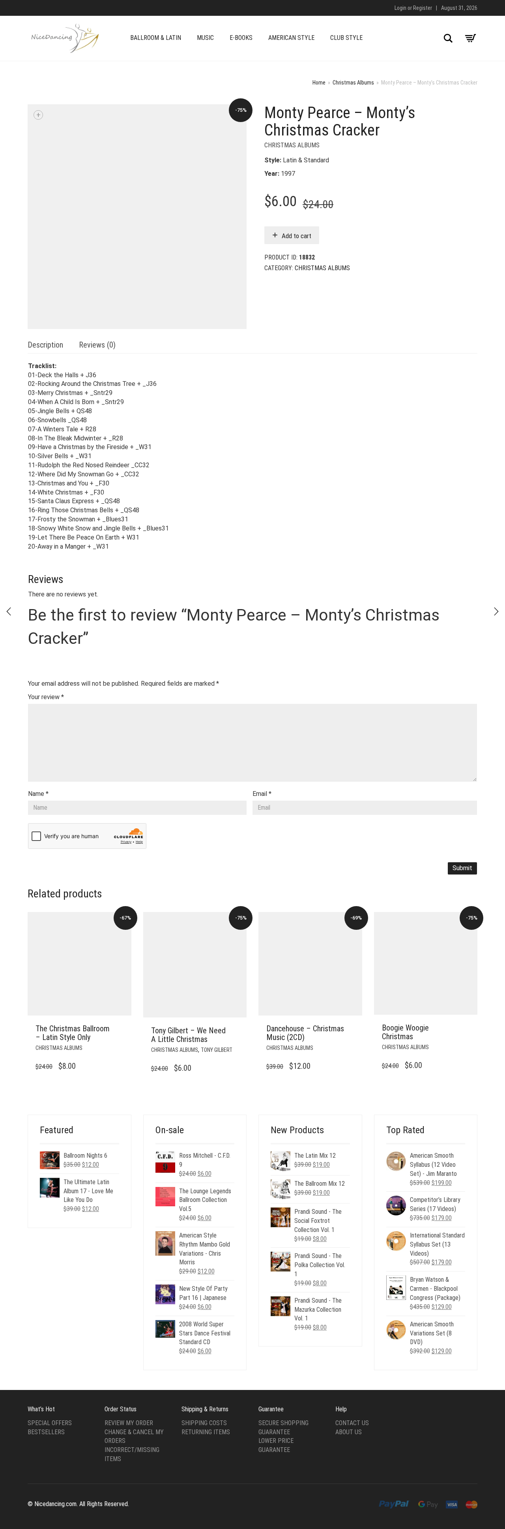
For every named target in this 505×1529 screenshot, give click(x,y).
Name (38, 793)
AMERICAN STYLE (291, 37)
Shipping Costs (204, 1423)
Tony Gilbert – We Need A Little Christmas (188, 1035)
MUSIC (205, 37)
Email (261, 793)
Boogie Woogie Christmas (405, 1032)
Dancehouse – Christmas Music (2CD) (305, 1033)
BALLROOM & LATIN (155, 37)
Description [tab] (45, 345)
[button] (123, 1028)
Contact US (352, 1423)
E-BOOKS (241, 37)
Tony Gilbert (216, 1050)
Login (400, 8)
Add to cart (296, 236)
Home (318, 82)
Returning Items (205, 1432)
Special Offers (50, 1423)
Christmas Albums (353, 82)
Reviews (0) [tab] (97, 345)
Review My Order (129, 1423)
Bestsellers (46, 1432)
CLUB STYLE (346, 37)
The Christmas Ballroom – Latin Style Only (73, 1033)
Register (422, 8)
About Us (348, 1432)
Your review (46, 697)
